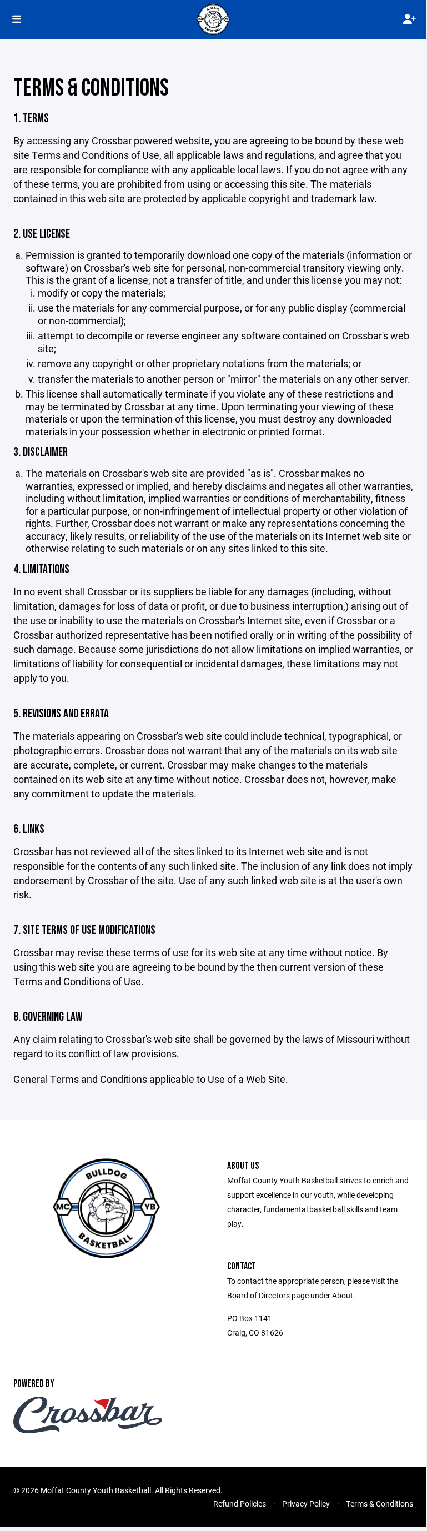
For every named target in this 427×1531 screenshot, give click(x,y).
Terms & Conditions (379, 1503)
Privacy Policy (306, 1503)
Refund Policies (239, 1503)
